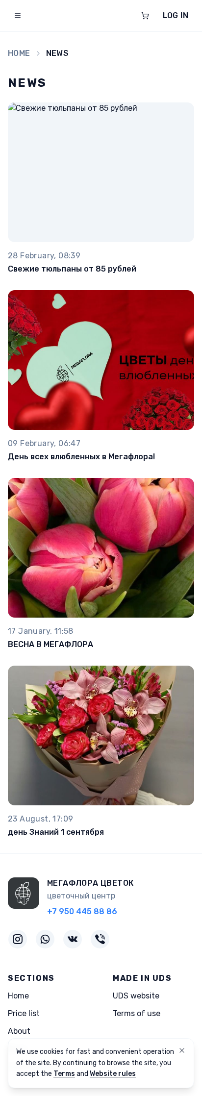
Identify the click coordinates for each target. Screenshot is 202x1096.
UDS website (136, 995)
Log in (175, 15)
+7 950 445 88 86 (82, 911)
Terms (64, 1074)
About (19, 1031)
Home (19, 53)
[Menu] (17, 15)
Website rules (113, 1074)
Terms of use (136, 1013)
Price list (24, 1013)
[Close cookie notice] (182, 1050)
